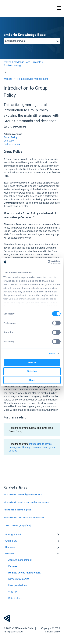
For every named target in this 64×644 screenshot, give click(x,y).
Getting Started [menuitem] (13, 534)
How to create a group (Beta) (17, 525)
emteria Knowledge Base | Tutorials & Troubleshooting (23, 64)
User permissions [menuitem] (17, 585)
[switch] (56, 322)
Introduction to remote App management (23, 494)
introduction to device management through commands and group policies (32, 447)
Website (8, 79)
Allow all (32, 362)
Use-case (9, 140)
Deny (32, 380)
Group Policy (10, 137)
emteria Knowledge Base (25, 35)
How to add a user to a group (17, 510)
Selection (32, 371)
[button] (58, 535)
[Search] (57, 41)
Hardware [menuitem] (10, 547)
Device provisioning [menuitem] (18, 579)
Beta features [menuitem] (15, 598)
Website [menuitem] (9, 553)
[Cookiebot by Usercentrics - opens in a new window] (48, 262)
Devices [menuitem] (12, 566)
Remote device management (32, 79)
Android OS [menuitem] (11, 541)
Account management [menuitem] (19, 560)
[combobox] (29, 41)
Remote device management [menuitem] (24, 572)
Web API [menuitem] (13, 591)
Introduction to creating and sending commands (26, 502)
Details (51, 353)
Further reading (12, 144)
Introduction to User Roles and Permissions (24, 517)
